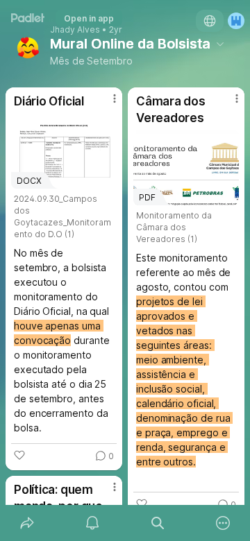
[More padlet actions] (223, 523)
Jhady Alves (75, 30)
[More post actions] (105, 104)
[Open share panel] (27, 523)
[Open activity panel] (92, 523)
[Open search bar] (157, 523)
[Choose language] (210, 21)
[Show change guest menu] (236, 21)
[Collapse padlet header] (220, 44)
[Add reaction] (19, 455)
